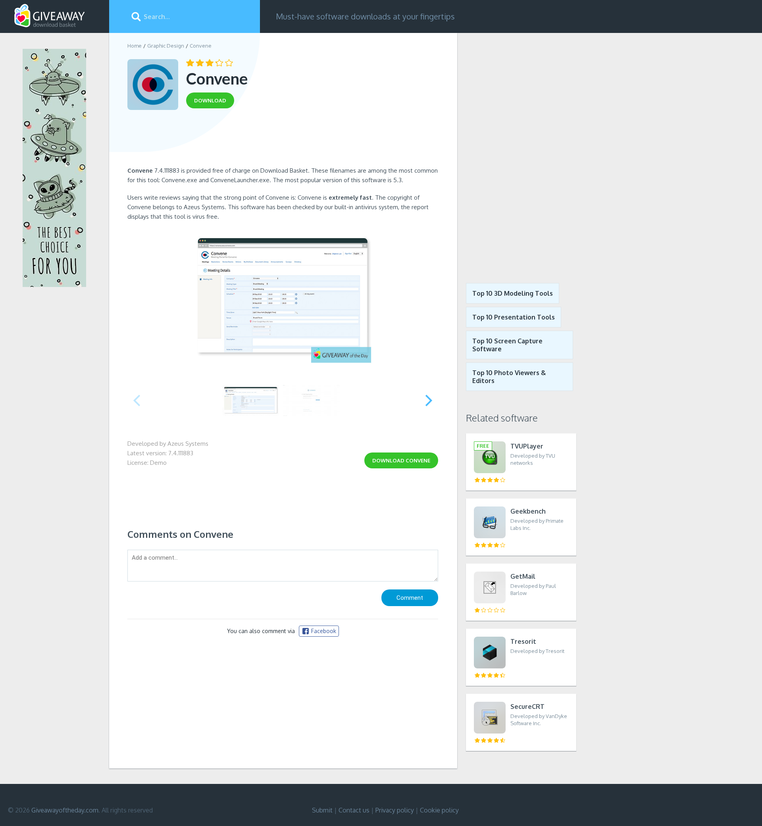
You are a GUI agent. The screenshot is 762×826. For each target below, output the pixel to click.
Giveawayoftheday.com (64, 810)
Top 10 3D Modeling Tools (512, 293)
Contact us (354, 810)
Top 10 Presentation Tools (513, 317)
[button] (428, 400)
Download (401, 460)
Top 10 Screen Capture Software (507, 345)
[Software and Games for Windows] (49, 16)
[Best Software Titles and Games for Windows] (516, 152)
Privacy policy (394, 810)
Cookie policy (439, 810)
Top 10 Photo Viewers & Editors (509, 377)
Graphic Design (165, 45)
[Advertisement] (282, 140)
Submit (322, 810)
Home (134, 45)
